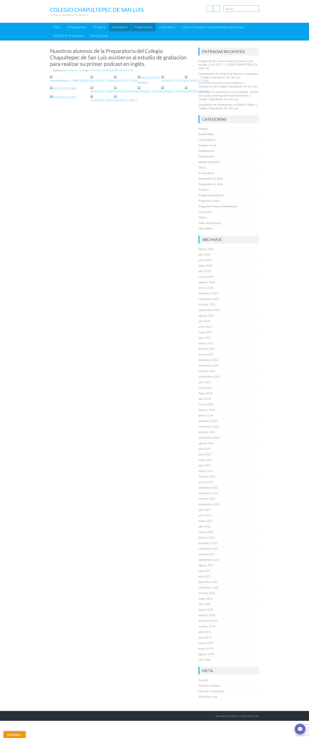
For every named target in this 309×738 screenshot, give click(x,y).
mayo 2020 (205, 598)
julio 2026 (204, 254)
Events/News (206, 134)
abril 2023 (204, 465)
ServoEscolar (99, 36)
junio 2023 (205, 454)
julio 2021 (204, 571)
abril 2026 (204, 271)
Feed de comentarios (211, 691)
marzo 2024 (205, 404)
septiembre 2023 (209, 437)
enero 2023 (205, 482)
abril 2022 (204, 526)
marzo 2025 (205, 343)
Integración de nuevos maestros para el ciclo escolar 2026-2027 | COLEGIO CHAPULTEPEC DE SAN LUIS (228, 64)
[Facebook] (209, 8)
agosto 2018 (206, 654)
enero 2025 (205, 354)
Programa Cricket (208, 200)
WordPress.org (207, 696)
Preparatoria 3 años (210, 184)
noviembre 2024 (208, 365)
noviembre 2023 (208, 426)
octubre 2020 (206, 593)
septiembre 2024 (209, 376)
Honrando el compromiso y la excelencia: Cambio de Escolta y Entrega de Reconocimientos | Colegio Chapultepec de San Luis (228, 95)
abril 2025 (204, 337)
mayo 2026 (205, 265)
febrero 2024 (206, 410)
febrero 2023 (206, 476)
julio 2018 (204, 659)
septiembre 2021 (209, 559)
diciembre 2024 (208, 360)
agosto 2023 (206, 443)
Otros (202, 167)
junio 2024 (205, 387)
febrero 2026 (206, 282)
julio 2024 (204, 382)
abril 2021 (204, 576)
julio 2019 (204, 632)
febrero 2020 (206, 615)
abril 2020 (204, 604)
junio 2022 (205, 515)
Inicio (57, 27)
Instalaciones (206, 151)
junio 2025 (205, 326)
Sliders (202, 217)
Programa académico (211, 195)
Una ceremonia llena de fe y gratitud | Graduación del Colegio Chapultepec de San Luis (228, 84)
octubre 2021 (206, 554)
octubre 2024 (206, 371)
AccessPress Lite (250, 715)
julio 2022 (204, 510)
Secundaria (119, 27)
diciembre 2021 (208, 543)
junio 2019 (205, 637)
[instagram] (216, 8)
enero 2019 (205, 648)
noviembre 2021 (208, 548)
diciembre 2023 (208, 421)
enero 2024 (205, 415)
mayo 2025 (205, 332)
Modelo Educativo (209, 162)
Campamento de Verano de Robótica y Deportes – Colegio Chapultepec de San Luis (228, 75)
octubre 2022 (206, 498)
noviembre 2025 (208, 299)
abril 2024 (204, 399)
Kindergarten (77, 27)
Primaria (99, 27)
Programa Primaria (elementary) (217, 206)
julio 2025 (204, 321)
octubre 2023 (206, 432)
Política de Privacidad (68, 36)
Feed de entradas (209, 685)
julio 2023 (204, 448)
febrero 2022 (206, 537)
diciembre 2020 (208, 582)
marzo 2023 (205, 471)
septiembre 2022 (209, 504)
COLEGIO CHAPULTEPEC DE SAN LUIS (111, 70)
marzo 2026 (205, 276)
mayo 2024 (205, 393)
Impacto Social (207, 145)
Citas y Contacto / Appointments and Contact (213, 27)
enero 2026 (205, 288)
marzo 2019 (205, 643)
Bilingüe (203, 128)
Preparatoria (143, 27)
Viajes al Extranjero (210, 223)
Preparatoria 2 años (210, 178)
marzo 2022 (205, 532)
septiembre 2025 (209, 310)
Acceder (203, 680)
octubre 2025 (206, 304)
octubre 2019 (206, 626)
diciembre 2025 (208, 293)
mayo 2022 (205, 521)
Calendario (167, 27)
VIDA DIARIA (205, 228)
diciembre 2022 (208, 487)
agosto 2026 (206, 249)
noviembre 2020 (208, 587)
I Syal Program (207, 139)
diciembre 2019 (208, 621)
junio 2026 (205, 260)
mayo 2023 (205, 460)
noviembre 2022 (208, 493)
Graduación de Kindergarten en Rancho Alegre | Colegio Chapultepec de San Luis (228, 106)
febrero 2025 (206, 349)
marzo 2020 (205, 609)
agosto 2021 (206, 565)
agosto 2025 (206, 315)
